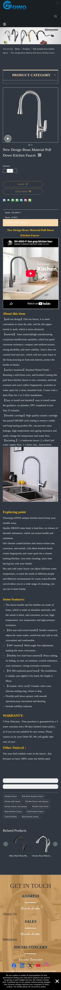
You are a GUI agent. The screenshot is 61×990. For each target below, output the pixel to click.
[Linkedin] (22, 965)
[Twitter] (30, 965)
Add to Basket (21, 191)
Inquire (21, 184)
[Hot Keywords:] (55, 16)
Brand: (7, 217)
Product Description (16, 222)
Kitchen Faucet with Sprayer (37, 801)
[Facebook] (14, 965)
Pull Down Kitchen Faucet (32, 796)
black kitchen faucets (30, 817)
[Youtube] (38, 965)
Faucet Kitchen (11, 817)
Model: (8, 213)
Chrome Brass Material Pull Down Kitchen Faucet (44, 856)
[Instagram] (46, 965)
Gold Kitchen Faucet (35, 812)
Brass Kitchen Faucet (13, 812)
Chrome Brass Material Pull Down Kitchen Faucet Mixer (21, 856)
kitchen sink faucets (12, 801)
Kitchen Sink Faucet (40, 806)
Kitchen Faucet (11, 796)
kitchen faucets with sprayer (16, 806)
